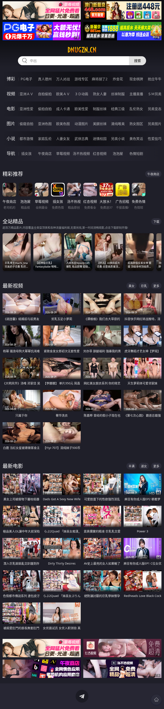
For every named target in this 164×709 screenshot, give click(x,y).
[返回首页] (156, 700)
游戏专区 (81, 79)
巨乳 (144, 286)
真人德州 (45, 79)
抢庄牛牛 (154, 79)
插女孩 (26, 153)
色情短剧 (136, 153)
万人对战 (63, 79)
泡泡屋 (118, 153)
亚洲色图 (45, 123)
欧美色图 (63, 123)
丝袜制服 (118, 94)
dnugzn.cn (82, 50)
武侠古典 (81, 138)
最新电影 (13, 465)
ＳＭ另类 (154, 94)
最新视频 (13, 285)
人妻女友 (63, 138)
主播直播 (136, 94)
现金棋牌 (136, 79)
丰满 (132, 466)
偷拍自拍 (45, 109)
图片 (11, 124)
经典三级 (118, 109)
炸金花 (118, 79)
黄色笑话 (136, 138)
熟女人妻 (100, 94)
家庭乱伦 (45, 138)
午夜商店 (45, 153)
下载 (156, 221)
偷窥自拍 (26, 123)
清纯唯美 (118, 123)
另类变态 (154, 109)
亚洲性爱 (26, 109)
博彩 (11, 79)
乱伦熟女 (136, 109)
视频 (11, 94)
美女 (132, 286)
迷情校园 (100, 138)
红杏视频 (100, 153)
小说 (11, 138)
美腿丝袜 (100, 123)
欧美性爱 (81, 109)
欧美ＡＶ (63, 94)
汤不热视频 (81, 153)
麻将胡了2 (99, 79)
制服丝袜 (100, 109)
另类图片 (154, 123)
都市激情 (26, 138)
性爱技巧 (154, 138)
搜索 (137, 60)
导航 (11, 153)
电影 (11, 109)
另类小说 (118, 138)
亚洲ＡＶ (26, 94)
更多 (156, 286)
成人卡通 (63, 109)
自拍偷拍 (45, 94)
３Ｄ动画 (81, 94)
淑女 (144, 466)
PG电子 (26, 79)
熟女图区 (136, 123)
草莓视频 (63, 153)
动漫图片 (81, 123)
